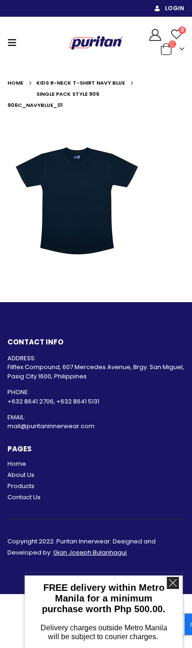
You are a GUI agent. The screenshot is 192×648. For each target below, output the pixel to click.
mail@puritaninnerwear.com (51, 426)
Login (175, 8)
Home (16, 463)
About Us (20, 474)
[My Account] (155, 34)
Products (20, 486)
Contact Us (24, 497)
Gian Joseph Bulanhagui (90, 552)
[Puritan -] (96, 43)
